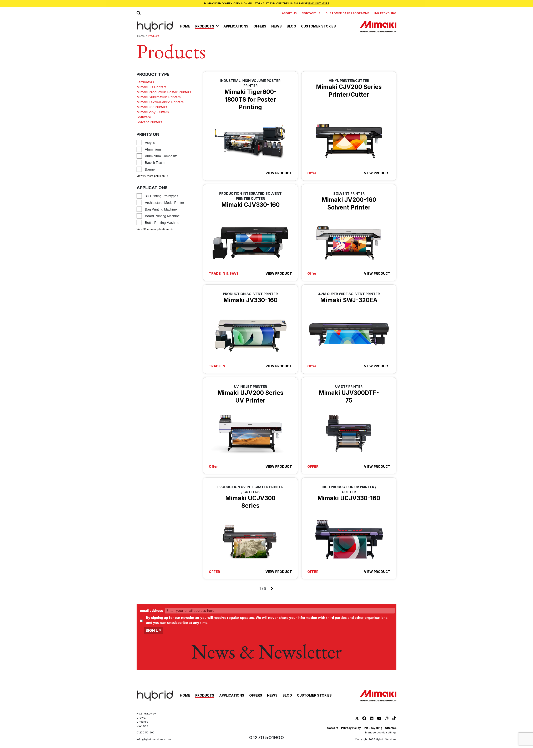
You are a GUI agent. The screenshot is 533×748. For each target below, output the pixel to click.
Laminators (145, 82)
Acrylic (150, 143)
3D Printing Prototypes (161, 196)
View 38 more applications (153, 229)
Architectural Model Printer (164, 202)
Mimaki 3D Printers (152, 87)
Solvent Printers (149, 122)
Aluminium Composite (161, 156)
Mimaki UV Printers (152, 107)
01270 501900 (145, 732)
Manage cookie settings (380, 732)
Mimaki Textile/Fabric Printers (160, 102)
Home (141, 35)
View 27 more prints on (151, 175)
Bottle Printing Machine (162, 222)
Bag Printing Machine (161, 209)
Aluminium (153, 149)
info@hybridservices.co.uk (154, 739)
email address (151, 610)
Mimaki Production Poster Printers (164, 92)
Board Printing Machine (162, 216)
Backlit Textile (155, 163)
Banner (150, 169)
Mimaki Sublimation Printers (159, 97)
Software (144, 117)
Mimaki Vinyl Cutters (153, 112)
